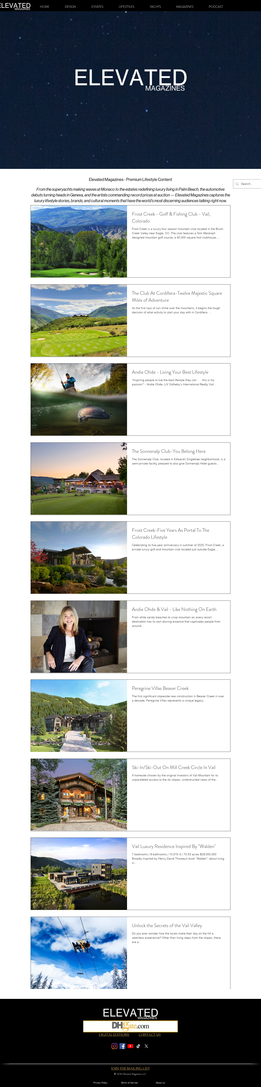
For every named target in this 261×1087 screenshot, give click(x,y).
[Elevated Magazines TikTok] (138, 1046)
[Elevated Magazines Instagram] (114, 1046)
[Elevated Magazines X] (146, 1046)
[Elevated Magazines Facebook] (122, 1046)
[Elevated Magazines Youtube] (130, 1046)
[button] (70, 7)
